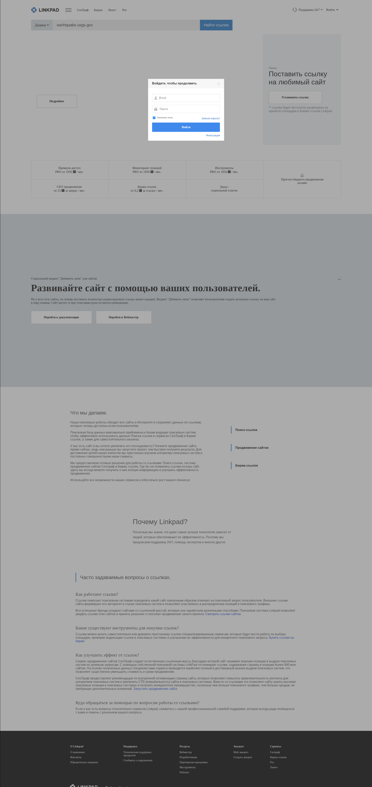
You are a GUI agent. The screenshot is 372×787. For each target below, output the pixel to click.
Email (155, 97)
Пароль (155, 108)
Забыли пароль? (211, 118)
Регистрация (213, 135)
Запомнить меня (165, 117)
